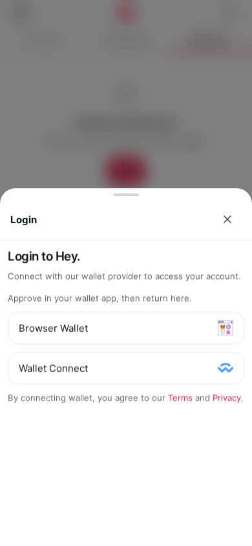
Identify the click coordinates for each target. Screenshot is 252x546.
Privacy (227, 398)
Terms (180, 398)
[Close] (227, 219)
